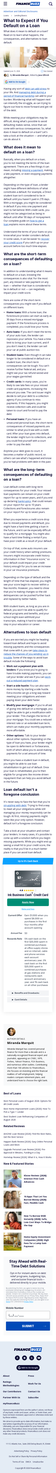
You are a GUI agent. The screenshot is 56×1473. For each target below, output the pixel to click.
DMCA (28, 1462)
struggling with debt (15, 805)
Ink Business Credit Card (28, 895)
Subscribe (33, 1397)
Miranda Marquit (20, 1043)
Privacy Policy (36, 1451)
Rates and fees (28, 909)
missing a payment (32, 170)
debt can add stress (36, 88)
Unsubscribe (38, 1462)
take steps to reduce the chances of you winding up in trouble (26, 654)
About (6, 1375)
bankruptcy (24, 501)
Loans (6, 15)
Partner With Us (11, 1397)
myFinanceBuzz (11, 1403)
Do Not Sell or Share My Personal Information (28, 1456)
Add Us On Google (17, 82)
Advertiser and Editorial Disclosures (21, 11)
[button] (5, 3)
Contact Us (34, 1391)
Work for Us (34, 1383)
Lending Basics (20, 15)
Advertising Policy (21, 1451)
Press (31, 1375)
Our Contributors (12, 1391)
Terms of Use (18, 1462)
